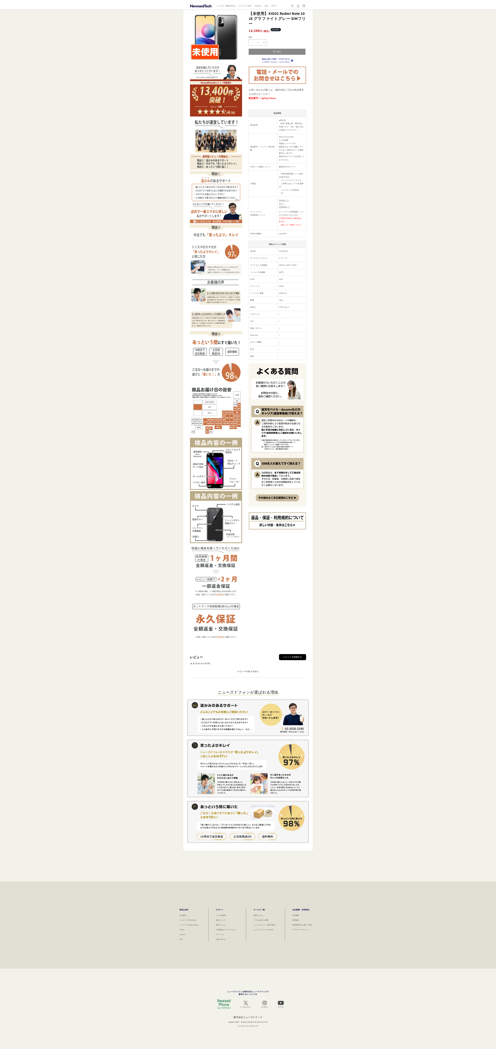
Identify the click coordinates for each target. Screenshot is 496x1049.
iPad (181, 939)
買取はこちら (258, 915)
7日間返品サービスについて (226, 930)
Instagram (264, 1007)
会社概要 (295, 915)
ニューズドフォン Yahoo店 (263, 930)
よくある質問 (221, 915)
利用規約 (295, 920)
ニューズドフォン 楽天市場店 (264, 925)
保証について (221, 920)
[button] (292, 6)
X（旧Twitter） (245, 1007)
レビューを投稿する (292, 657)
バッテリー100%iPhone (188, 920)
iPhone (182, 930)
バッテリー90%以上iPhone (189, 925)
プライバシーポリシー (300, 930)
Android (182, 934)
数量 (250, 37)
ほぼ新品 (183, 915)
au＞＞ (282, 203)
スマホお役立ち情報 (261, 920)
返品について (221, 925)
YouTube (281, 1007)
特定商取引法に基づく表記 (302, 925)
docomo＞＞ (284, 200)
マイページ (220, 934)
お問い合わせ (221, 939)
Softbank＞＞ (284, 207)
